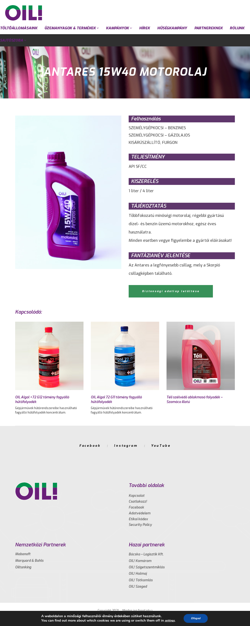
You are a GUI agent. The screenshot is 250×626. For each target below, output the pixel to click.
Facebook (90, 446)
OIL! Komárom (140, 561)
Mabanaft (23, 554)
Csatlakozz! (138, 501)
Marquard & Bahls (29, 560)
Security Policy (140, 524)
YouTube (161, 446)
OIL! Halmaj (138, 573)
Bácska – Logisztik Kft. (146, 554)
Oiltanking (23, 567)
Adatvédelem (139, 513)
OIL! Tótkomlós (141, 580)
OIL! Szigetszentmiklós (147, 567)
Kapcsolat (137, 495)
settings (170, 620)
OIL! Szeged (138, 586)
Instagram (126, 446)
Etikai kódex (138, 519)
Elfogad (195, 618)
